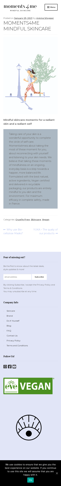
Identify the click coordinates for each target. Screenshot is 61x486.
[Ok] (56, 473)
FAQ (9, 330)
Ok (30, 480)
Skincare (36, 219)
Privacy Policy (14, 340)
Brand (10, 315)
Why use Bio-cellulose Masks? (13, 231)
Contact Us (12, 335)
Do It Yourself (13, 320)
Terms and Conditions (17, 345)
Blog (9, 325)
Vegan (45, 219)
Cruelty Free (22, 219)
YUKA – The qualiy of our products (45, 231)
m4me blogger (45, 18)
